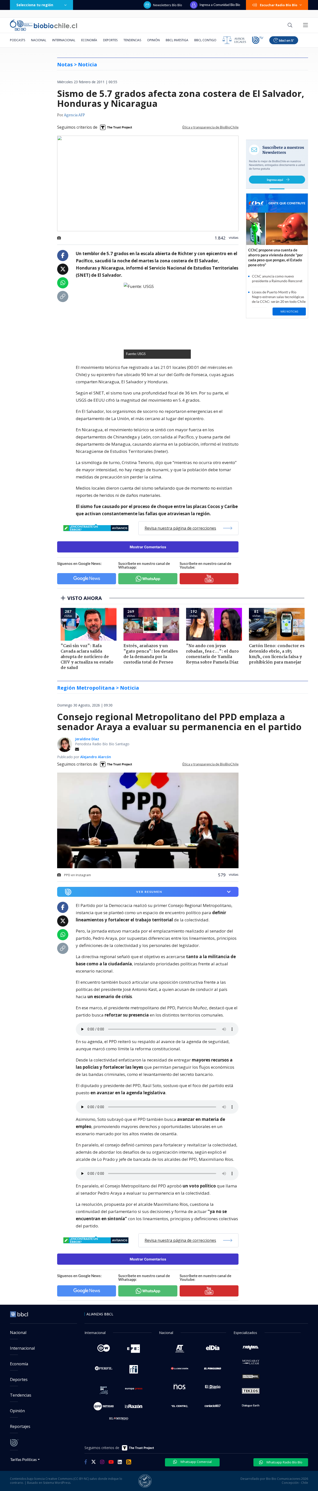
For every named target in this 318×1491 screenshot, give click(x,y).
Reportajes (20, 1426)
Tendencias (132, 40)
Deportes (110, 40)
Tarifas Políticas (23, 1459)
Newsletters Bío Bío (167, 5)
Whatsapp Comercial (196, 1461)
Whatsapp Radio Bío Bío (284, 1462)
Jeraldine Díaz (87, 739)
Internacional (63, 40)
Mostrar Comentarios (148, 547)
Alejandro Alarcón (95, 756)
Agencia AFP (74, 115)
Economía (89, 40)
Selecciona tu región (34, 4)
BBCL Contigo (205, 40)
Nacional (38, 40)
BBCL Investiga (177, 40)
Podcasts (17, 40)
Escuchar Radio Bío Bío (278, 5)
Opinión (153, 40)
